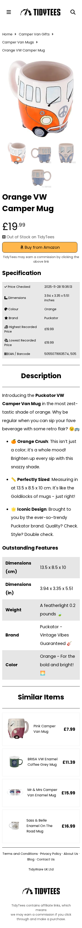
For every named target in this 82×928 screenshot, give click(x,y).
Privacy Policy (50, 854)
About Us (71, 854)
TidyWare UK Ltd (41, 869)
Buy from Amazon (42, 247)
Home (7, 34)
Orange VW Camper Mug (23, 50)
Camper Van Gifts (34, 34)
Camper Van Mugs (18, 42)
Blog (30, 859)
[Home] (41, 12)
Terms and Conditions (20, 854)
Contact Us (46, 859)
